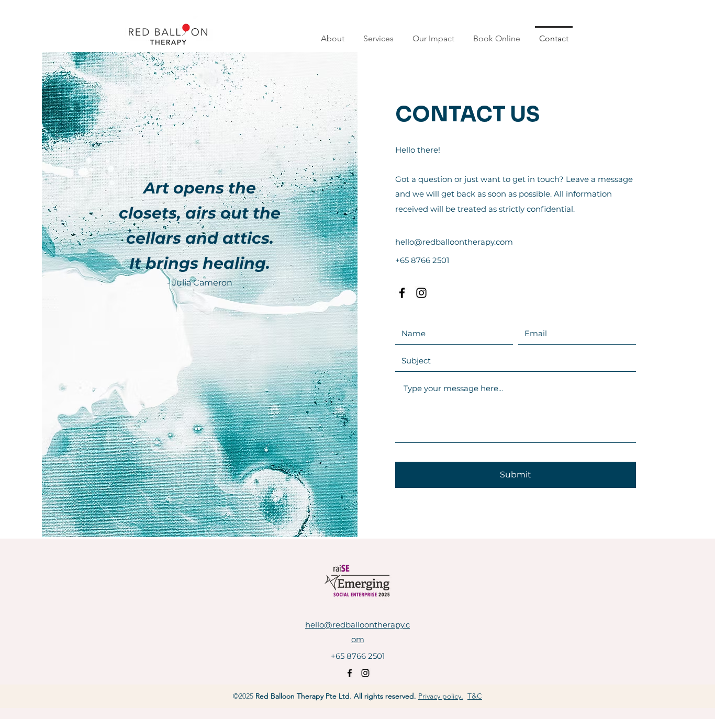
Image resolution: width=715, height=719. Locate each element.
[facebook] (402, 293)
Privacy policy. (440, 696)
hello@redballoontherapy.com (454, 242)
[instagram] (421, 293)
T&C (474, 696)
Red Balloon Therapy (289, 696)
